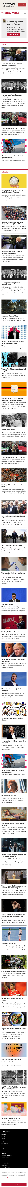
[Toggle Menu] (25, 12)
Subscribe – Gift (5, 1168)
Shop (2, 1141)
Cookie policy (5, 1177)
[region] (14, 1177)
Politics (3, 1138)
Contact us (4, 1151)
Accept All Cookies (14, 1184)
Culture (3, 1136)
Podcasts (3, 1134)
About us (3, 1153)
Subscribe (22, 5)
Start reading (13, 34)
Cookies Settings (14, 1180)
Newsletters (4, 1143)
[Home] (10, 13)
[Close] (26, 1170)
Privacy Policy (5, 1157)
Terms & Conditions (6, 1155)
